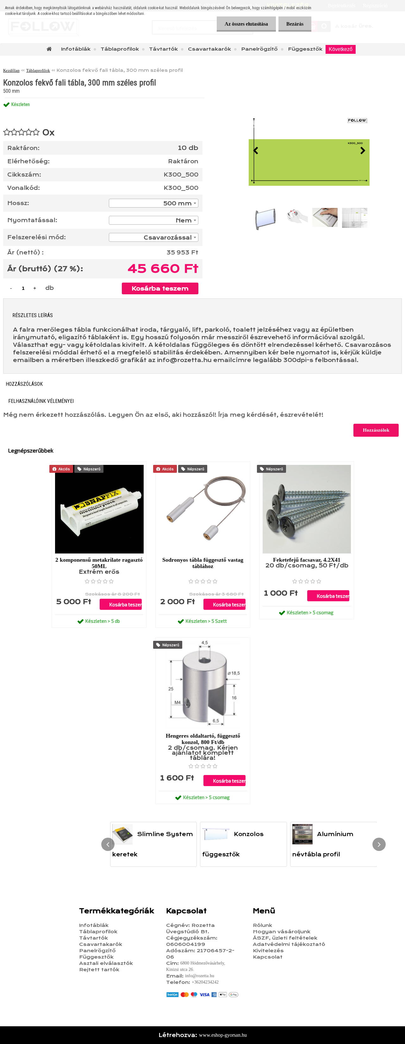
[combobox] (153, 203)
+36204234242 (205, 982)
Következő (340, 49)
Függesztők (305, 49)
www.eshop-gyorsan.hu (223, 1035)
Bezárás (294, 24)
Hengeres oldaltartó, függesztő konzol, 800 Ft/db (203, 739)
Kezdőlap (11, 70)
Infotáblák (75, 49)
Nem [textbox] (184, 220)
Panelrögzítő (259, 49)
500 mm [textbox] (177, 203)
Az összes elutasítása (246, 24)
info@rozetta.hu (199, 975)
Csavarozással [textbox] (168, 237)
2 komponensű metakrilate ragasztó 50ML (99, 563)
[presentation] (255, 151)
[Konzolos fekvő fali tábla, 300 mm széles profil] (309, 151)
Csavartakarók (209, 49)
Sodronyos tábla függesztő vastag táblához (202, 563)
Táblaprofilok (120, 49)
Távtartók (163, 49)
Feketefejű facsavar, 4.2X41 (306, 560)
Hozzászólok (376, 430)
